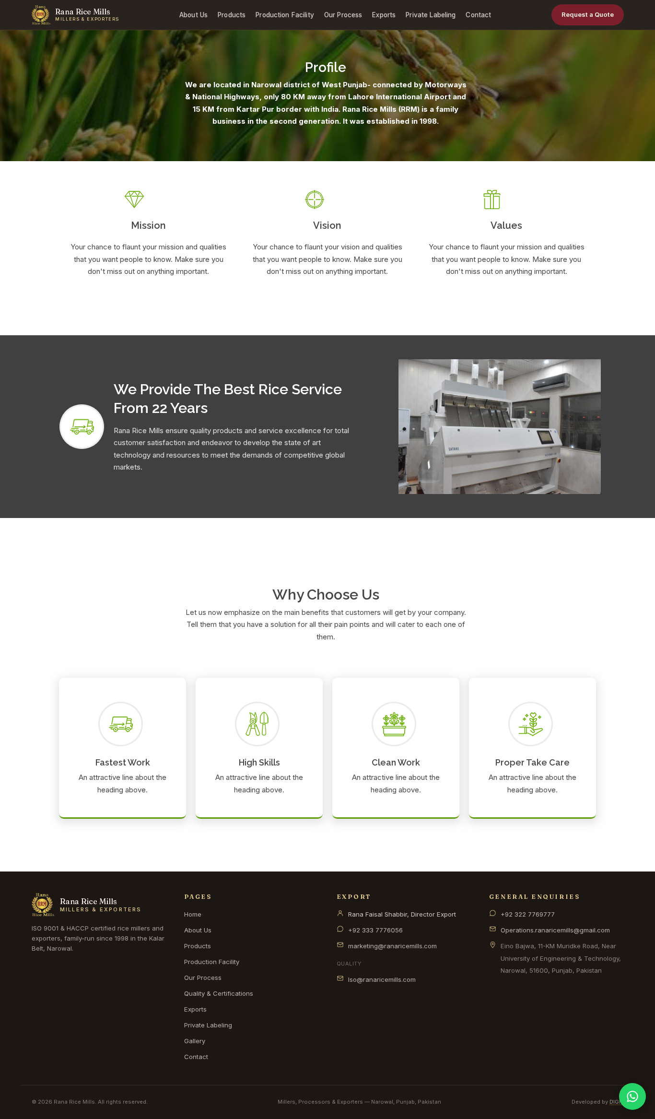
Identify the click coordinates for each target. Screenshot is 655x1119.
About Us (193, 15)
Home (192, 914)
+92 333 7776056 (375, 930)
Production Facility (285, 15)
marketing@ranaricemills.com (392, 946)
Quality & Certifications (218, 993)
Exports (384, 15)
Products (232, 15)
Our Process (343, 15)
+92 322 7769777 (528, 914)
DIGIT (616, 1101)
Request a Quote (587, 14)
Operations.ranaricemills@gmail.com (555, 930)
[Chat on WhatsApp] (632, 1096)
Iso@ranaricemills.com (382, 979)
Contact (478, 15)
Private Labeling (431, 15)
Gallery (194, 1041)
